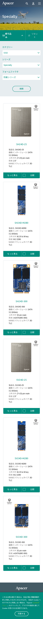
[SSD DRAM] (21, 53)
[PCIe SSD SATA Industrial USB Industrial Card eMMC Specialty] (21, 65)
